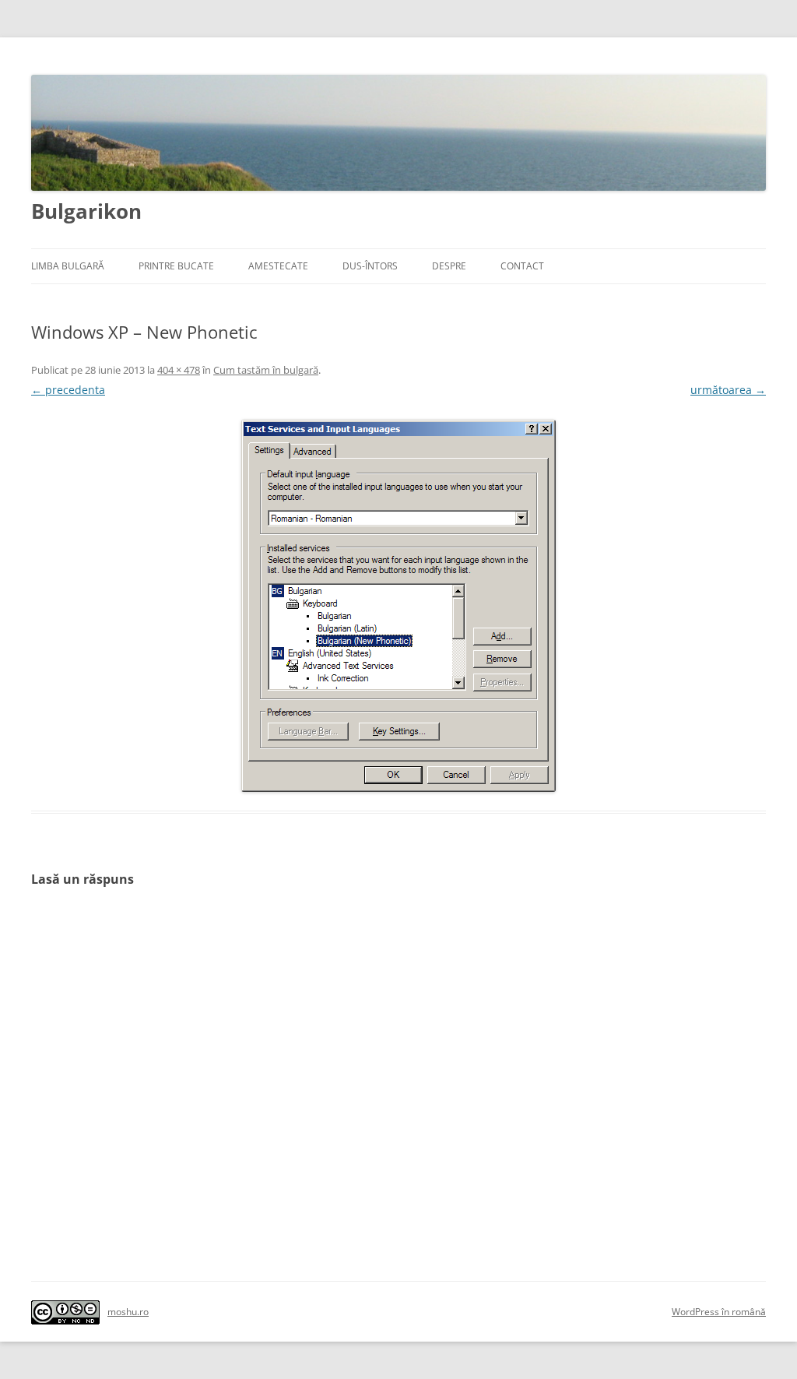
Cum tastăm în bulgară (265, 370)
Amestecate (278, 266)
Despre (449, 266)
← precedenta (68, 389)
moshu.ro (128, 1312)
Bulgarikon (86, 211)
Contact (522, 266)
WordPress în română (719, 1312)
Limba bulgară (67, 266)
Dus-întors (370, 266)
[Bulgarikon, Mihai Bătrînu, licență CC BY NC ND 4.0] (65, 1313)
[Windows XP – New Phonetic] (398, 606)
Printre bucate (176, 266)
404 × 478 (178, 370)
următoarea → (728, 389)
